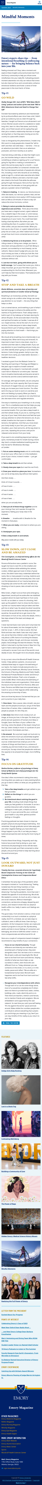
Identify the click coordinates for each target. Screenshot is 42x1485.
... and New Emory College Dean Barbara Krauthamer (17, 1333)
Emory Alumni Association (11, 1444)
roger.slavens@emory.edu (12, 1468)
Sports (3, 1450)
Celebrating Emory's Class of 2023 (14, 1323)
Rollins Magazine (7, 1422)
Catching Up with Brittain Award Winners (17, 1371)
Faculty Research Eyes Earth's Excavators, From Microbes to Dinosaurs (19, 1354)
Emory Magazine (11, 2)
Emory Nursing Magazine (10, 1425)
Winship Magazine (8, 1428)
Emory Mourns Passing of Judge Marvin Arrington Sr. (20, 1376)
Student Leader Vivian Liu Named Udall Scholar (19, 1345)
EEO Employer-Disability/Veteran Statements (17, 1480)
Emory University (25, 1478)
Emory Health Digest (9, 1434)
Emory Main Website (9, 1441)
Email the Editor (11, 1023)
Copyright (36, 1480)
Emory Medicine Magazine (11, 1419)
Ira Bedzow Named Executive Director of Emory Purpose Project (19, 1361)
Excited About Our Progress (12, 1315)
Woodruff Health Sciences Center (13, 1453)
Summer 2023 (6, 8)
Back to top (20, 1483)
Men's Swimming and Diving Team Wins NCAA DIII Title (19, 1339)
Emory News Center (8, 1447)
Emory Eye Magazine (9, 1431)
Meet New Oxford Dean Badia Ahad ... (16, 1327)
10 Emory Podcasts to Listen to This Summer (18, 1349)
